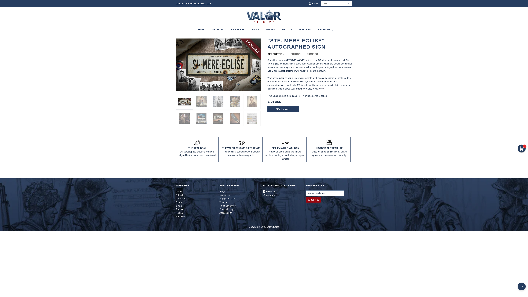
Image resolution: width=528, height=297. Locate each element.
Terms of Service (227, 206)
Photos (287, 29)
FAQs (222, 191)
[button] (522, 286)
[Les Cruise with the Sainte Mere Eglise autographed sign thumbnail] (235, 101)
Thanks (223, 202)
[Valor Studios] (252, 118)
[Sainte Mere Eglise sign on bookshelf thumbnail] (218, 118)
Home (200, 29)
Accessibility (225, 213)
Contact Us (224, 195)
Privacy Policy (226, 209)
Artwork (218, 29)
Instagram (270, 195)
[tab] (279, 54)
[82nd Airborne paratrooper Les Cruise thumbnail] (252, 101)
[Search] (349, 3)
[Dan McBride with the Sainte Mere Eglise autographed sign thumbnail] (201, 101)
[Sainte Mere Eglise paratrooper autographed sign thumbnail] (184, 101)
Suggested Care (227, 198)
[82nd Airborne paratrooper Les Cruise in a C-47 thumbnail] (184, 118)
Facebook (270, 191)
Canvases (238, 29)
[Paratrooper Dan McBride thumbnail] (218, 101)
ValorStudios (273, 227)
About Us (324, 29)
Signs (255, 29)
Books (270, 29)
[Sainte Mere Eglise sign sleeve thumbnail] (235, 118)
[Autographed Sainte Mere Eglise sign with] (201, 118)
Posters (305, 29)
